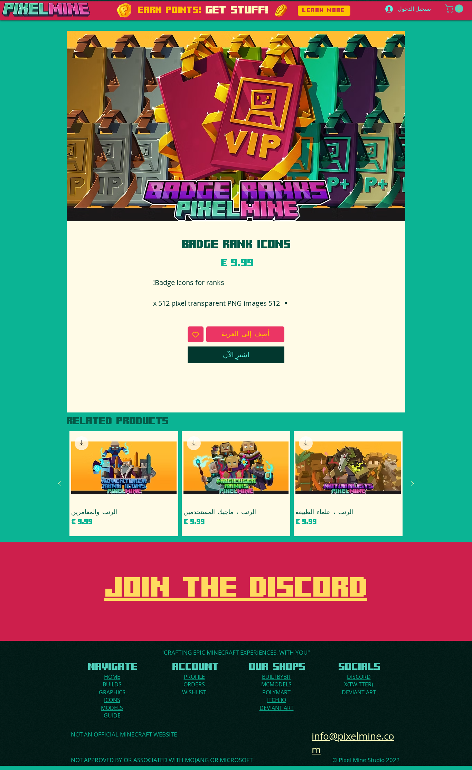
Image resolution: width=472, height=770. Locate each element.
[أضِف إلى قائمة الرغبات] (196, 334)
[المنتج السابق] (412, 483)
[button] (455, 8)
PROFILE (194, 677)
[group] (236, 483)
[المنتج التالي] (59, 483)
